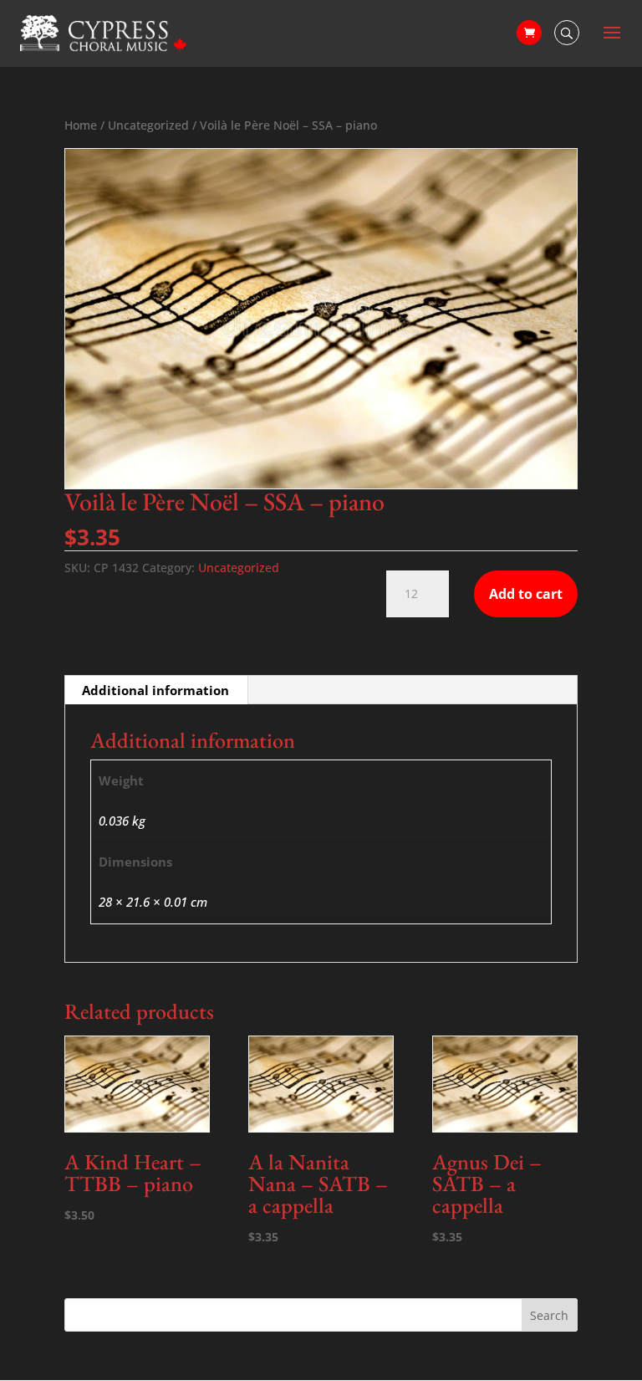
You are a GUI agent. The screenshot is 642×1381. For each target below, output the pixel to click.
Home (80, 125)
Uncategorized (148, 125)
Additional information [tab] (155, 690)
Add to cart (526, 594)
